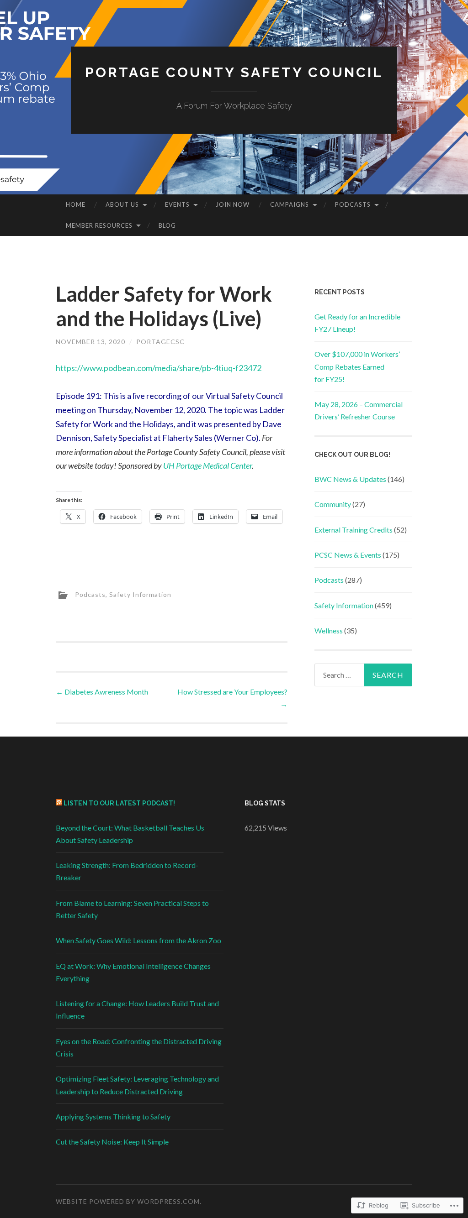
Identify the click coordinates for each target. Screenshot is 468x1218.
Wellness (328, 630)
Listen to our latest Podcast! (119, 803)
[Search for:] (363, 675)
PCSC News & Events (347, 554)
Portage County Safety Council (234, 72)
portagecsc (160, 341)
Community (332, 504)
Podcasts (353, 204)
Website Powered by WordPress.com (128, 1201)
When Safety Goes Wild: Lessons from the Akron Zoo (138, 940)
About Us (122, 204)
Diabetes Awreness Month (102, 691)
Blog (167, 225)
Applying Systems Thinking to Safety (113, 1116)
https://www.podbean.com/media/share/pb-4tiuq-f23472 (158, 368)
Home (75, 204)
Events (177, 204)
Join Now (233, 204)
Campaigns (289, 204)
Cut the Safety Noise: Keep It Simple (112, 1141)
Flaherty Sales (187, 438)
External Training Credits (353, 529)
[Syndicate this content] (59, 803)
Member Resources (99, 225)
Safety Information (140, 594)
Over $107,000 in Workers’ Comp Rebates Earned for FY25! (357, 366)
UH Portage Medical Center (207, 465)
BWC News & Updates (350, 479)
